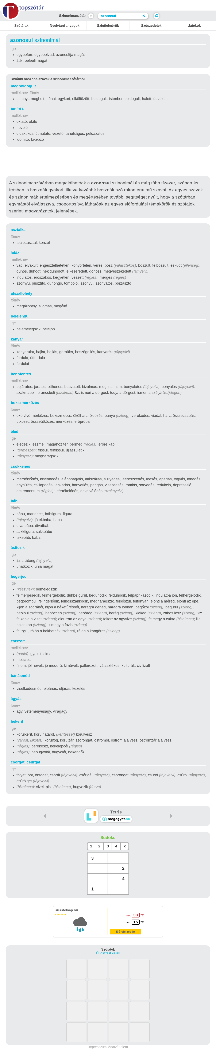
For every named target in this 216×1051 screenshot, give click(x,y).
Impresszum (97, 1047)
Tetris (116, 812)
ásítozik (18, 548)
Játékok (194, 25)
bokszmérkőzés (25, 403)
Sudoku (108, 837)
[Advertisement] (108, 162)
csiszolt (18, 641)
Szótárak (21, 25)
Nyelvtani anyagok (65, 25)
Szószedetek (151, 25)
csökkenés (20, 466)
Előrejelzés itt (125, 931)
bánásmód (20, 676)
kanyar (17, 339)
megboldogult (23, 86)
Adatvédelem (118, 1047)
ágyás (16, 699)
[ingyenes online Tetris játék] (91, 816)
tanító (17, 109)
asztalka (18, 230)
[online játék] (116, 819)
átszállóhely (21, 293)
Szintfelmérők (108, 25)
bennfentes (21, 374)
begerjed (19, 576)
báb (14, 501)
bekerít (17, 721)
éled (14, 432)
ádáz (15, 253)
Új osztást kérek (108, 953)
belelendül (20, 316)
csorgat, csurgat (25, 762)
